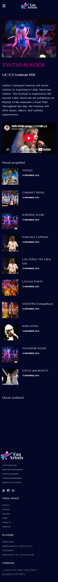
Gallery (6, 514)
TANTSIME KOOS (34, 348)
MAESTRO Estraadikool (37, 303)
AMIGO (27, 170)
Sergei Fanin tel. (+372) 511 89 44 (17, 546)
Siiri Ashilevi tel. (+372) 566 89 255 (18, 555)
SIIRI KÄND (30, 326)
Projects (6, 522)
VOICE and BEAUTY (35, 370)
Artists (6, 505)
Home (4, 518)
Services (6, 527)
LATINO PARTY (32, 281)
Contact (6, 509)
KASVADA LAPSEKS (35, 237)
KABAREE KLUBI (33, 214)
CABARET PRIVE (33, 192)
